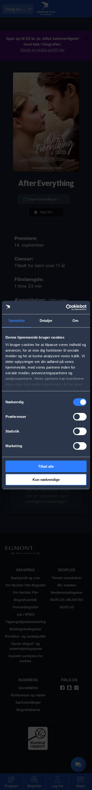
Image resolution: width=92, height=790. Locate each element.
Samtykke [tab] (16, 321)
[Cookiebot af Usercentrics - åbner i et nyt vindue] (66, 307)
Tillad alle (46, 466)
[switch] (80, 416)
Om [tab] (75, 321)
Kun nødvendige (46, 480)
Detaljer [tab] (46, 321)
